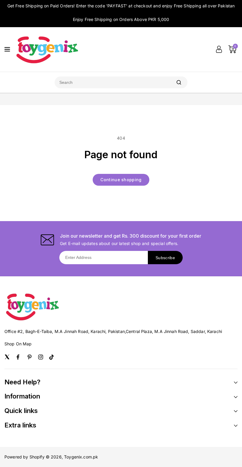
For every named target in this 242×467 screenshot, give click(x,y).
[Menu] (7, 49)
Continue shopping (120, 179)
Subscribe (165, 257)
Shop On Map (18, 343)
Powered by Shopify (24, 456)
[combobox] (112, 82)
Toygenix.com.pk (81, 456)
